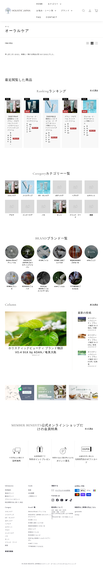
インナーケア (9, 533)
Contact (51, 17)
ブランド (65, 10)
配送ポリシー (9, 496)
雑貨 (6, 545)
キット (7, 539)
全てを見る (94, 304)
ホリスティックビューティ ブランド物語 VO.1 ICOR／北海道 (92, 358)
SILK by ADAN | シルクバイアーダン (39, 539)
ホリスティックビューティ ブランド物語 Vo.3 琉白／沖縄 (93, 323)
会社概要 (31, 493)
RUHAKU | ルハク (34, 535)
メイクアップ (9, 515)
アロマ (7, 530)
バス (6, 536)
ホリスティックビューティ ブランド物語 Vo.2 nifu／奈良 (93, 340)
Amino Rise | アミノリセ (37, 512)
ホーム (7, 26)
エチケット (9, 527)
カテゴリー (53, 4)
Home (39, 4)
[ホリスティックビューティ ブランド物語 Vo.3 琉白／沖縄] (82, 319)
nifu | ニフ (32, 529)
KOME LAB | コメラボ (35, 523)
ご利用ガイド (32, 496)
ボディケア (9, 521)
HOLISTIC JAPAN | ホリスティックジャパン (39, 516)
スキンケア (9, 512)
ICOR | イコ (32, 520)
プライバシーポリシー (12, 499)
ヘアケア (8, 524)
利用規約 (8, 490)
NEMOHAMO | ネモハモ (36, 526)
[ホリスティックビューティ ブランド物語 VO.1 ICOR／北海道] (82, 353)
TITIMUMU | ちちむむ (35, 546)
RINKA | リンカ (33, 532)
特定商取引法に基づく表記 (14, 502)
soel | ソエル (33, 543)
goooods (78, 512)
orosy (77, 515)
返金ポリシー (9, 493)
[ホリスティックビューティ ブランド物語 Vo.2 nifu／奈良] (82, 336)
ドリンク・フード (11, 542)
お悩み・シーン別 (45, 10)
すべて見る (94, 90)
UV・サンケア (10, 518)
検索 (29, 490)
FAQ (38, 17)
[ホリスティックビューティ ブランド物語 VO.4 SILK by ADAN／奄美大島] (35, 328)
